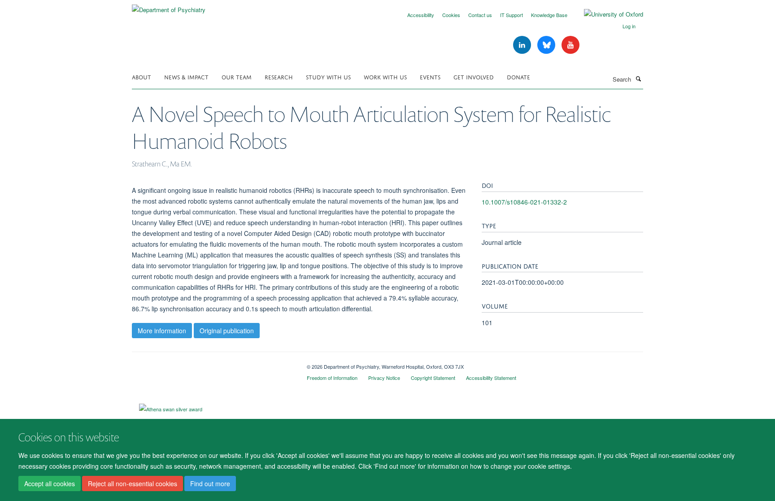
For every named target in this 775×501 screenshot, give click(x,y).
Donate (518, 76)
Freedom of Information (332, 377)
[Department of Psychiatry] (168, 6)
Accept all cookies (49, 483)
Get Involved (473, 76)
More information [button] (162, 330)
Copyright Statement (433, 377)
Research (279, 76)
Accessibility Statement (491, 377)
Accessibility (420, 14)
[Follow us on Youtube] (570, 45)
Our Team (237, 76)
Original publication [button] (227, 330)
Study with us (328, 76)
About (141, 76)
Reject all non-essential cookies (132, 483)
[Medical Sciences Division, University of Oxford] (212, 363)
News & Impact (186, 76)
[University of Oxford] (606, 14)
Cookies (451, 14)
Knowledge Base (549, 14)
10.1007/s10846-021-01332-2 (524, 201)
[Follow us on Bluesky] (547, 45)
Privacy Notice (384, 377)
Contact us (480, 14)
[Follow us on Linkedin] (523, 45)
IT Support (511, 14)
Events (430, 76)
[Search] (638, 78)
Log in (629, 26)
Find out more (210, 483)
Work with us (385, 76)
